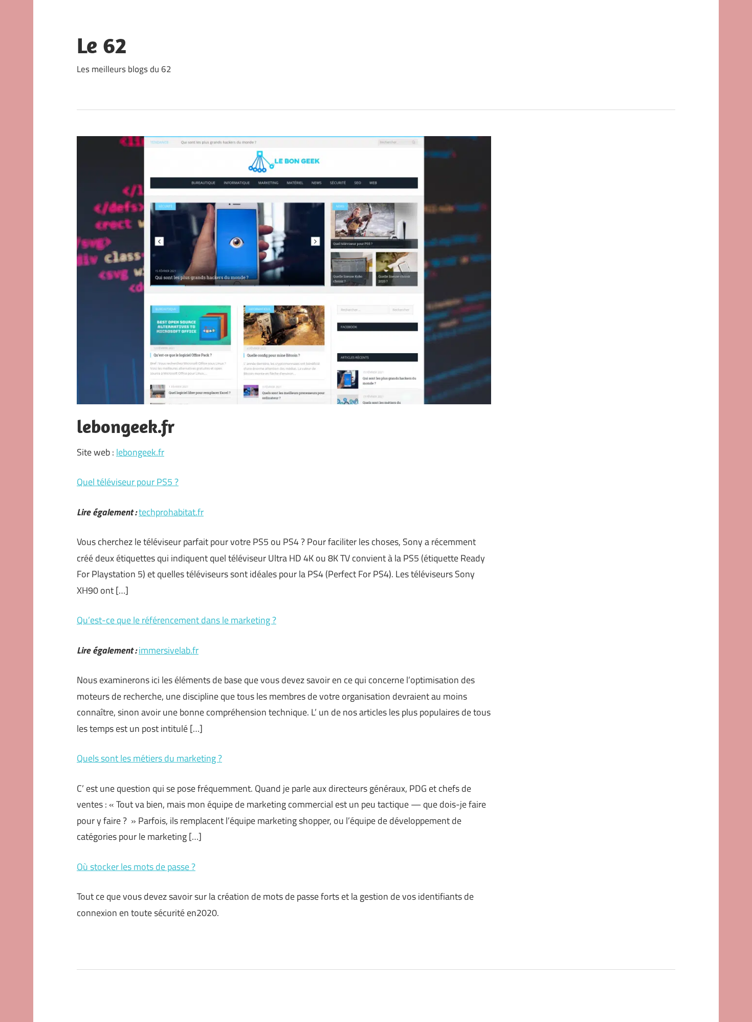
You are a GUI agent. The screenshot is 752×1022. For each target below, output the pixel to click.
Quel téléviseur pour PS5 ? (128, 482)
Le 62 (101, 45)
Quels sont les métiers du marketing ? (149, 758)
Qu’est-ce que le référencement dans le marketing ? (176, 620)
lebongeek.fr (140, 452)
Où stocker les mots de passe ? (136, 867)
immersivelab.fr (168, 650)
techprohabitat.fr (171, 512)
